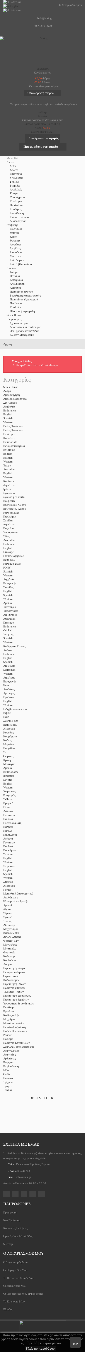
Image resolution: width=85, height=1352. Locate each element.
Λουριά (7, 964)
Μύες (6, 1070)
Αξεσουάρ (15, 287)
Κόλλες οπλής (11, 1015)
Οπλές (6, 1074)
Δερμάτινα (9, 485)
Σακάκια (8, 854)
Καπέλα (7, 830)
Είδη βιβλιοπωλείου (21, 264)
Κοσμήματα (10, 736)
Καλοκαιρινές (11, 512)
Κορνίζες (8, 732)
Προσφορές (9, 1212)
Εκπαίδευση (17, 213)
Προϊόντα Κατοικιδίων (16, 1042)
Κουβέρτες (16, 209)
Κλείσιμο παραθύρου (40, 1348)
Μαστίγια (15, 256)
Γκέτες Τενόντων (19, 217)
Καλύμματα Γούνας (14, 646)
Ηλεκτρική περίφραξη (22, 311)
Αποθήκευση (17, 283)
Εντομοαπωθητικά (14, 445)
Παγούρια (9, 528)
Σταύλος (8, 881)
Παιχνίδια (9, 748)
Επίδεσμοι (9, 434)
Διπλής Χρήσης (12, 936)
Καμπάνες (9, 438)
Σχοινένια (9, 493)
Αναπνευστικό (11, 1050)
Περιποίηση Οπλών (14, 983)
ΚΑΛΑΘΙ (43, 68)
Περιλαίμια (16, 205)
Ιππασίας (8, 775)
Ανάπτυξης (9, 1054)
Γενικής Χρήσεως (13, 555)
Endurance (9, 410)
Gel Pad (7, 630)
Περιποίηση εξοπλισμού (24, 299)
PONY (7, 567)
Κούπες (7, 740)
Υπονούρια (16, 177)
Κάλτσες (8, 826)
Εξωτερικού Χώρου (14, 504)
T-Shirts (7, 799)
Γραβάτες (15, 248)
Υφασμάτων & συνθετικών (18, 1003)
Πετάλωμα (16, 303)
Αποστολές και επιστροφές (25, 327)
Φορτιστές (9, 952)
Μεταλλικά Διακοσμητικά (18, 893)
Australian (9, 469)
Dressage (8, 551)
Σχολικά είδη (11, 720)
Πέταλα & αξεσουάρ (14, 1027)
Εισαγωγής (9, 583)
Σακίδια (14, 181)
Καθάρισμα (16, 279)
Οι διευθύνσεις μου (14, 1285)
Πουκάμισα (10, 850)
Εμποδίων (9, 559)
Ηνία (6, 685)
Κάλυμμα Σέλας (12, 563)
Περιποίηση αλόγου (21, 291)
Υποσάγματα (17, 197)
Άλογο (7, 390)
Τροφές (7, 1086)
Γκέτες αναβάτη (12, 822)
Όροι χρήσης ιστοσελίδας (24, 330)
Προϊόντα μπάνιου (14, 987)
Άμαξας (7, 603)
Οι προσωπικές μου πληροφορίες (23, 1293)
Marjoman (9, 669)
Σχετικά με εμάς (19, 323)
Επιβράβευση (11, 1066)
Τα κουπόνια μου (14, 1301)
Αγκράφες (15, 244)
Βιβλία (7, 713)
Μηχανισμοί (10, 928)
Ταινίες (7, 921)
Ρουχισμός (16, 228)
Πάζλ (6, 716)
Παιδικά (8, 819)
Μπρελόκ (8, 744)
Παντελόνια (10, 834)
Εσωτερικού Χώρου (14, 508)
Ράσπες (7, 1035)
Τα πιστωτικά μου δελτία (18, 1278)
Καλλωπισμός (11, 980)
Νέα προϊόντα (11, 1220)
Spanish (8, 418)
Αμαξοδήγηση (18, 221)
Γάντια (7, 807)
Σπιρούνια (16, 252)
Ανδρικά (8, 811)
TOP (75, 1343)
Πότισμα (15, 276)
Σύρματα (8, 913)
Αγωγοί (7, 905)
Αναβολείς (16, 189)
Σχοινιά (7, 917)
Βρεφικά (8, 803)
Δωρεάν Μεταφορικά (22, 334)
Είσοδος (8, 1309)
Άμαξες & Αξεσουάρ (15, 398)
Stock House (10, 387)
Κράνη (13, 236)
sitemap (8, 1244)
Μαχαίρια (9, 1019)
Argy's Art (9, 579)
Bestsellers (42, 1098)
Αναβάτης (9, 689)
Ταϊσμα (14, 272)
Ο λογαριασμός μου (23, 1253)
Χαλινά (14, 169)
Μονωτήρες (10, 944)
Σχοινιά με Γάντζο (14, 497)
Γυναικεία (9, 815)
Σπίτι (6, 752)
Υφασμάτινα (10, 532)
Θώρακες (15, 240)
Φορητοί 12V (11, 940)
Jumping (8, 634)
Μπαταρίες (9, 948)
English (7, 414)
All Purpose (10, 614)
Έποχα (14, 193)
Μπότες (14, 232)
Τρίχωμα (8, 1082)
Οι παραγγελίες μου (15, 1270)
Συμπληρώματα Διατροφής (25, 295)
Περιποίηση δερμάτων (16, 999)
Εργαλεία (8, 1011)
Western (8, 422)
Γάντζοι (7, 889)
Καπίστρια (16, 201)
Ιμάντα (7, 489)
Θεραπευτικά (10, 976)
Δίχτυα (7, 909)
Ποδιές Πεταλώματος (15, 1031)
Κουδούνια (16, 307)
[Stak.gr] (42, 50)
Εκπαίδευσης (10, 771)
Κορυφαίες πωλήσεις (15, 1228)
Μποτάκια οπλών (13, 1023)
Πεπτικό (8, 1078)
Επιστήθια (16, 173)
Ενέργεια (8, 1062)
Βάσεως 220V (11, 932)
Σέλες (13, 166)
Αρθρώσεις (9, 1058)
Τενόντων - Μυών (13, 991)
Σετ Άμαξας (10, 402)
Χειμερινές (9, 791)
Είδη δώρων (17, 260)
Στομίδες (15, 185)
